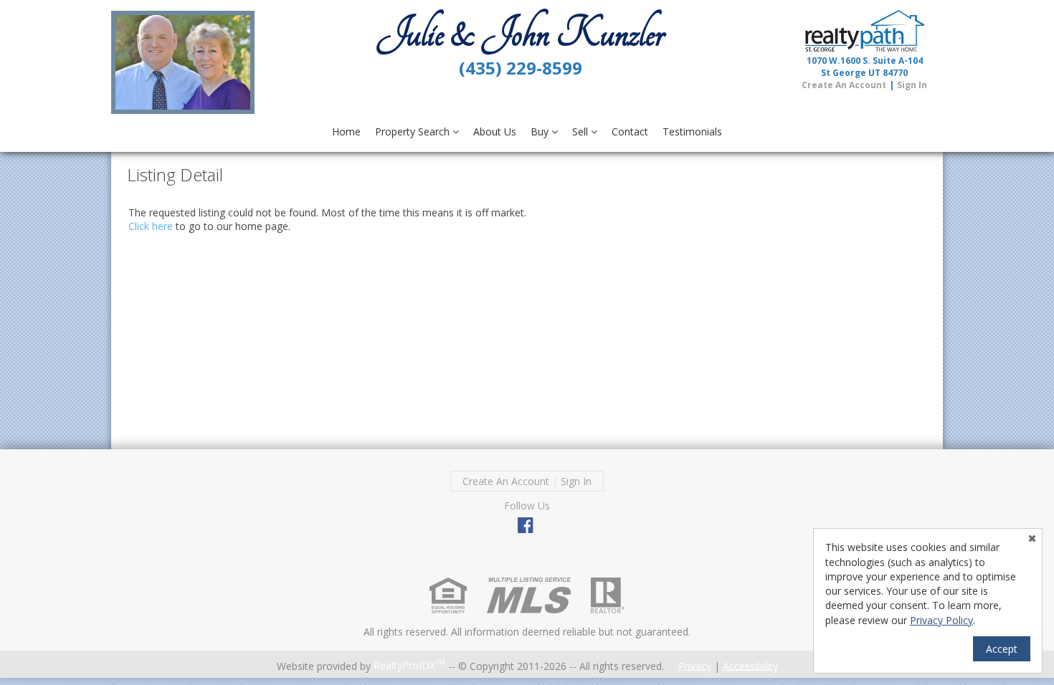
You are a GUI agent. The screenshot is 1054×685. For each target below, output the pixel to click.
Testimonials (692, 131)
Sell (581, 131)
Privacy (694, 665)
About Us (494, 131)
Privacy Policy (941, 620)
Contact (630, 131)
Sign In (912, 85)
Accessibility (750, 665)
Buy (541, 131)
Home (346, 131)
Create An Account (844, 85)
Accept (1001, 649)
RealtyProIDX (409, 665)
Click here (150, 226)
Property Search (413, 131)
